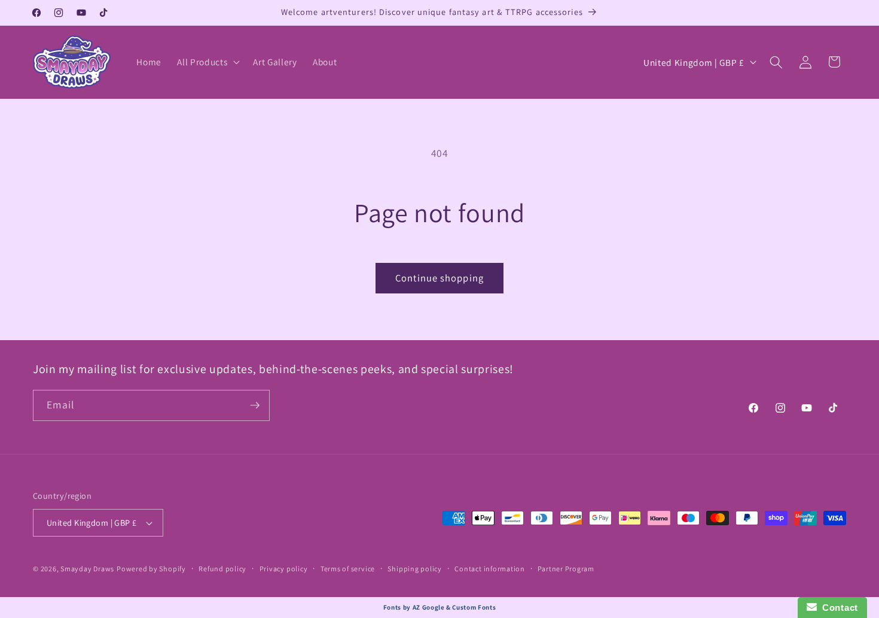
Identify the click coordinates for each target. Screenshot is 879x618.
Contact (837, 607)
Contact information (489, 568)
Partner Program (566, 568)
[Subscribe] (254, 405)
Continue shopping (439, 277)
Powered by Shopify (151, 568)
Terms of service (348, 568)
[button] (207, 62)
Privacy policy (284, 568)
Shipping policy (414, 568)
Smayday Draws (87, 568)
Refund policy (222, 568)
